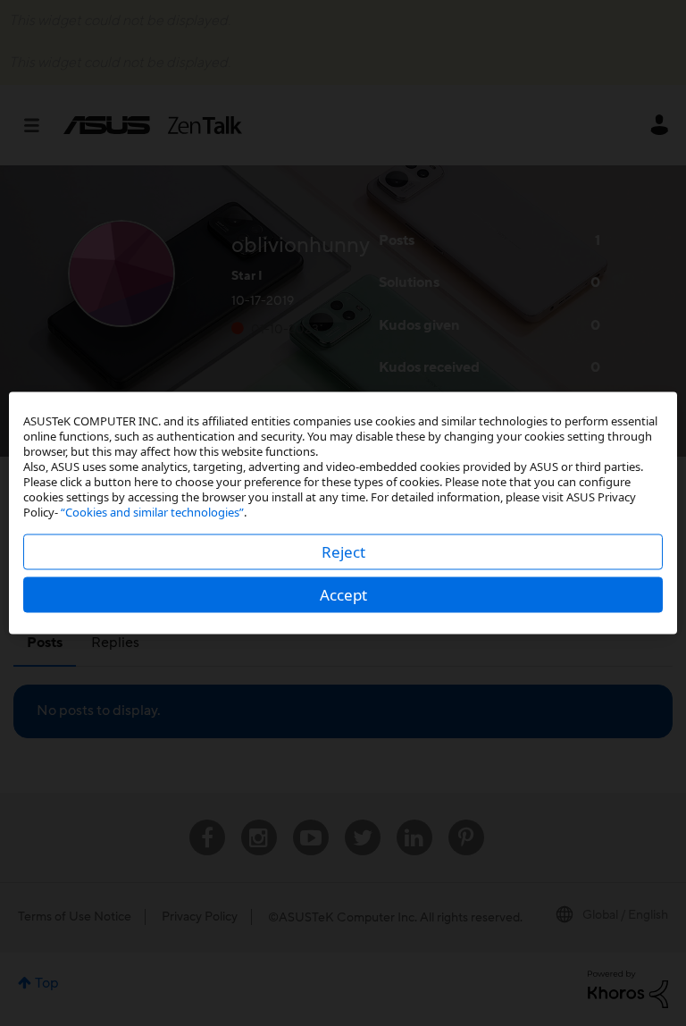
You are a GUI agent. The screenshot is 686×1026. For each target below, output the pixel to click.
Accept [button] (343, 594)
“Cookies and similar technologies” (152, 512)
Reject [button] (343, 552)
